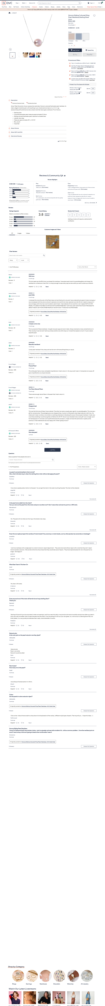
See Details (80, 68)
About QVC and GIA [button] (16, 132)
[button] (88, 3)
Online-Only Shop (25, 6)
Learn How (92, 80)
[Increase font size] (64, 96)
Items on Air (32, 3)
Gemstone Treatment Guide (18, 103)
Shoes (63, 6)
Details (86, 72)
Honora (70, 19)
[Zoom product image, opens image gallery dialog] (10, 49)
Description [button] (14, 100)
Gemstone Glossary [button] (16, 136)
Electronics (80, 6)
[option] (52, 9)
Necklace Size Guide (32, 103)
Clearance (34, 6)
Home (73, 6)
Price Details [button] (71, 25)
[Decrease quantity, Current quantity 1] (69, 46)
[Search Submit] (79, 3)
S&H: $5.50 (70, 23)
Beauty (52, 6)
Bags (69, 6)
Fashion (47, 6)
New (10, 6)
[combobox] (58, 3)
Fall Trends (16, 6)
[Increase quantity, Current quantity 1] (74, 46)
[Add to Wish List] (94, 16)
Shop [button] (17, 3)
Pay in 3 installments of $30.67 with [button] (80, 63)
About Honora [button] (15, 128)
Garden (41, 6)
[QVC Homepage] (9, 13)
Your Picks (4, 6)
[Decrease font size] (65, 96)
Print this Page (62, 141)
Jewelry (58, 6)
